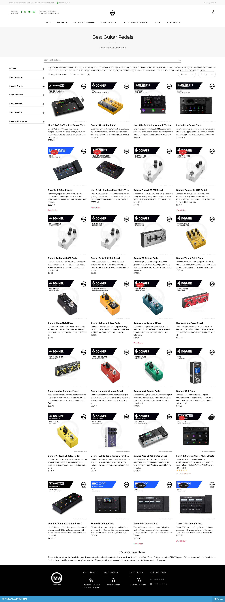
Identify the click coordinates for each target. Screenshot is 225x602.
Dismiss (219, 599)
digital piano (61, 557)
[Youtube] (29, 12)
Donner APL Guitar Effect (103, 125)
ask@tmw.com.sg (160, 584)
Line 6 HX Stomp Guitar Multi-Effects (152, 125)
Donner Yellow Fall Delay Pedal (64, 456)
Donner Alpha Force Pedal (189, 323)
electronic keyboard (77, 557)
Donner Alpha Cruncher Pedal (63, 391)
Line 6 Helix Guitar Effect (189, 125)
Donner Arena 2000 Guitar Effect (150, 456)
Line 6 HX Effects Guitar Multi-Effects (195, 456)
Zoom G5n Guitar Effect (146, 523)
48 (89, 74)
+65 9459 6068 (159, 579)
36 (85, 74)
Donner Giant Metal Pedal (61, 323)
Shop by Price (15, 112)
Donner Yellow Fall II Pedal (189, 258)
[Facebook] (21, 12)
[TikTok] (34, 12)
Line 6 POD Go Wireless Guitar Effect (67, 125)
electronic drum (123, 557)
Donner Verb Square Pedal (147, 391)
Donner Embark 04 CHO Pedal (191, 190)
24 (81, 74)
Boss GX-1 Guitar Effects (60, 190)
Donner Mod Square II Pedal (148, 323)
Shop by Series (16, 95)
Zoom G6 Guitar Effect (102, 523)
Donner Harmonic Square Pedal (107, 391)
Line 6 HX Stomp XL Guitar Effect (64, 523)
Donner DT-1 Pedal (185, 391)
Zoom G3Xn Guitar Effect (189, 523)
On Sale (12, 68)
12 (78, 74)
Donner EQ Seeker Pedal (146, 258)
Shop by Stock (15, 103)
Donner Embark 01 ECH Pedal (148, 190)
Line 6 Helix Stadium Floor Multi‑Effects (111, 190)
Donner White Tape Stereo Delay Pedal (111, 456)
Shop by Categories (18, 121)
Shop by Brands (16, 77)
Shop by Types (16, 86)
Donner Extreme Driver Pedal (105, 323)
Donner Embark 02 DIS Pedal (105, 258)
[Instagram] (25, 12)
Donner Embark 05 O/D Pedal (62, 258)
